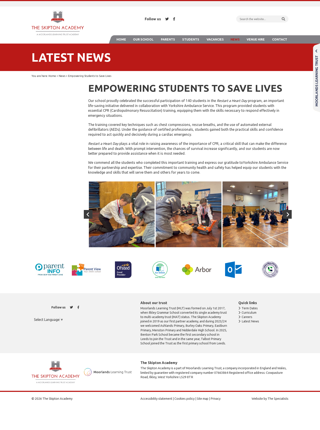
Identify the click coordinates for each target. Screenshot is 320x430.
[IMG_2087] (255, 214)
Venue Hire (256, 39)
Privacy (216, 398)
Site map (202, 398)
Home (121, 39)
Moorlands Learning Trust (316, 77)
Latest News (250, 321)
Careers (247, 317)
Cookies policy (184, 398)
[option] (121, 214)
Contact (279, 39)
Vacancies (215, 39)
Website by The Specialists (270, 398)
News (235, 39)
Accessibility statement (156, 398)
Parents (168, 39)
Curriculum (249, 312)
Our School (143, 39)
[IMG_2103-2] (121, 214)
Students (190, 39)
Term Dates (250, 308)
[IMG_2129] (188, 214)
